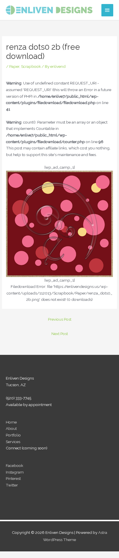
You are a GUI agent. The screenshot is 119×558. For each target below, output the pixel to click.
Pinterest (13, 478)
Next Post (59, 333)
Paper (14, 66)
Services (13, 441)
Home (11, 422)
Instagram (15, 472)
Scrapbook (31, 66)
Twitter (12, 485)
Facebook (14, 465)
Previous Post (59, 319)
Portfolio (13, 435)
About (11, 428)
